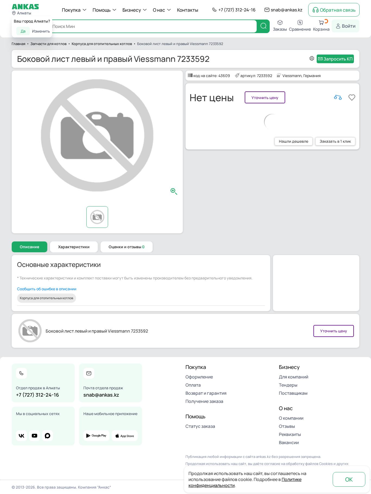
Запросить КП (338, 59)
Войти (349, 26)
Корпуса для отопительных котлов (46, 298)
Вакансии (289, 442)
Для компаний (293, 377)
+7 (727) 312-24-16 (237, 10)
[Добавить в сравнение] (338, 97)
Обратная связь (338, 10)
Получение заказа (204, 401)
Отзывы (287, 426)
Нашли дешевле (293, 141)
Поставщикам (293, 393)
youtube (34, 435)
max (47, 435)
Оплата (193, 385)
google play (96, 435)
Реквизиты (290, 434)
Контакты (187, 10)
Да (23, 31)
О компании (291, 418)
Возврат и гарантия (206, 393)
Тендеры (288, 385)
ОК (349, 479)
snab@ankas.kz (287, 10)
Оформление (199, 377)
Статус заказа (200, 426)
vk (21, 435)
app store (125, 435)
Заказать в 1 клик (335, 141)
